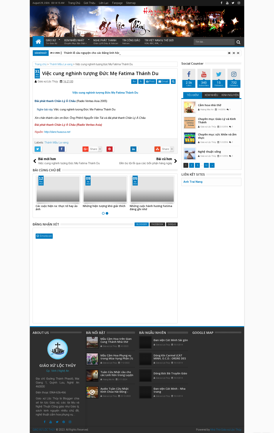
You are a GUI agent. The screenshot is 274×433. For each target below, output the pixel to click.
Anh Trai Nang (192, 181)
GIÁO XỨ (51, 42)
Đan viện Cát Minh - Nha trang (169, 390)
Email (164, 81)
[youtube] (227, 3)
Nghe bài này (45, 109)
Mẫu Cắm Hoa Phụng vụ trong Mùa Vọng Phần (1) (116, 357)
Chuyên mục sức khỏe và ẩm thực (217, 136)
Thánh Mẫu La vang (56, 142)
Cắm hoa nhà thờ (209, 105)
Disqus (172, 224)
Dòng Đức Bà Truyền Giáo (170, 373)
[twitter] (233, 3)
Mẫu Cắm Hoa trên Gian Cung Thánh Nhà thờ (116, 340)
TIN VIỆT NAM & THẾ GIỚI (159, 42)
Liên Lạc (103, 2)
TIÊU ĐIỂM (193, 95)
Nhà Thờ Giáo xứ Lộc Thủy (225, 429)
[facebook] (221, 3)
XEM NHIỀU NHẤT (75, 42)
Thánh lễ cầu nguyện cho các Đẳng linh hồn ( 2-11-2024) (100, 53)
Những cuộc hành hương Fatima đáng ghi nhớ (151, 207)
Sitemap (131, 2)
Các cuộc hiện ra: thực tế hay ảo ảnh (57, 207)
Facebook (157, 224)
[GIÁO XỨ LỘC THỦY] (38, 41)
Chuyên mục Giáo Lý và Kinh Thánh (217, 120)
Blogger (141, 224)
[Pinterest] (63, 421)
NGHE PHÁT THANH (105, 42)
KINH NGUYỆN (230, 95)
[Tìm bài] (238, 42)
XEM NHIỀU (211, 95)
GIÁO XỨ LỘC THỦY (44, 429)
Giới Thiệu (89, 2)
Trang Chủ (74, 2)
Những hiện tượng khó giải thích (104, 206)
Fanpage (117, 2)
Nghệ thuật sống (209, 151)
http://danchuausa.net (57, 131)
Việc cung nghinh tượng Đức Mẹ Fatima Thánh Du (105, 92)
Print (152, 81)
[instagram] (238, 3)
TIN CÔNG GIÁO (131, 42)
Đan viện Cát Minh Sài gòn (171, 340)
